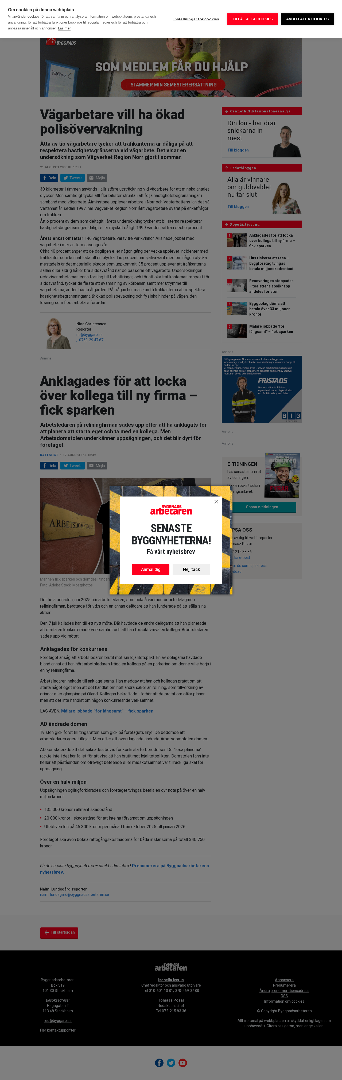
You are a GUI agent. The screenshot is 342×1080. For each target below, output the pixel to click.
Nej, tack (191, 569)
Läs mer (64, 28)
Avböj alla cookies (307, 19)
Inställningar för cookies (196, 19)
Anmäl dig (151, 569)
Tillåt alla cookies (253, 19)
